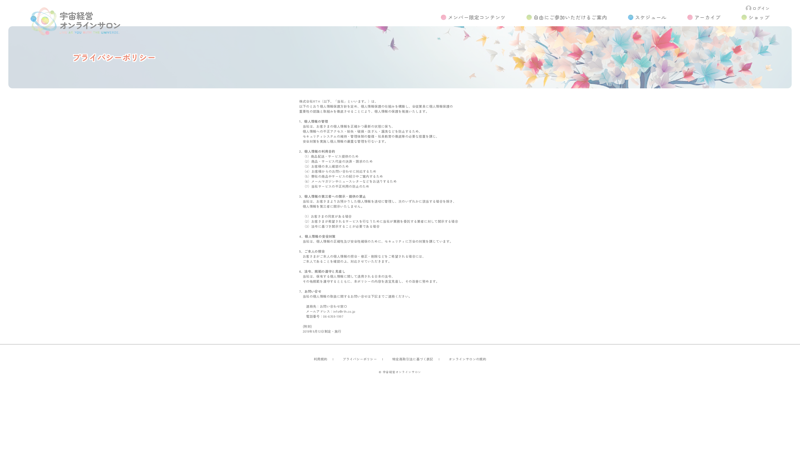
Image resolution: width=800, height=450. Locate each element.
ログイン (761, 8)
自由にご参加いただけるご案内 (570, 17)
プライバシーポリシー (360, 358)
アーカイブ (707, 17)
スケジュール (650, 17)
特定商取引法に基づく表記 (412, 358)
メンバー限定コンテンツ (477, 17)
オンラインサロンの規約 (467, 358)
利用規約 (321, 358)
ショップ (759, 17)
